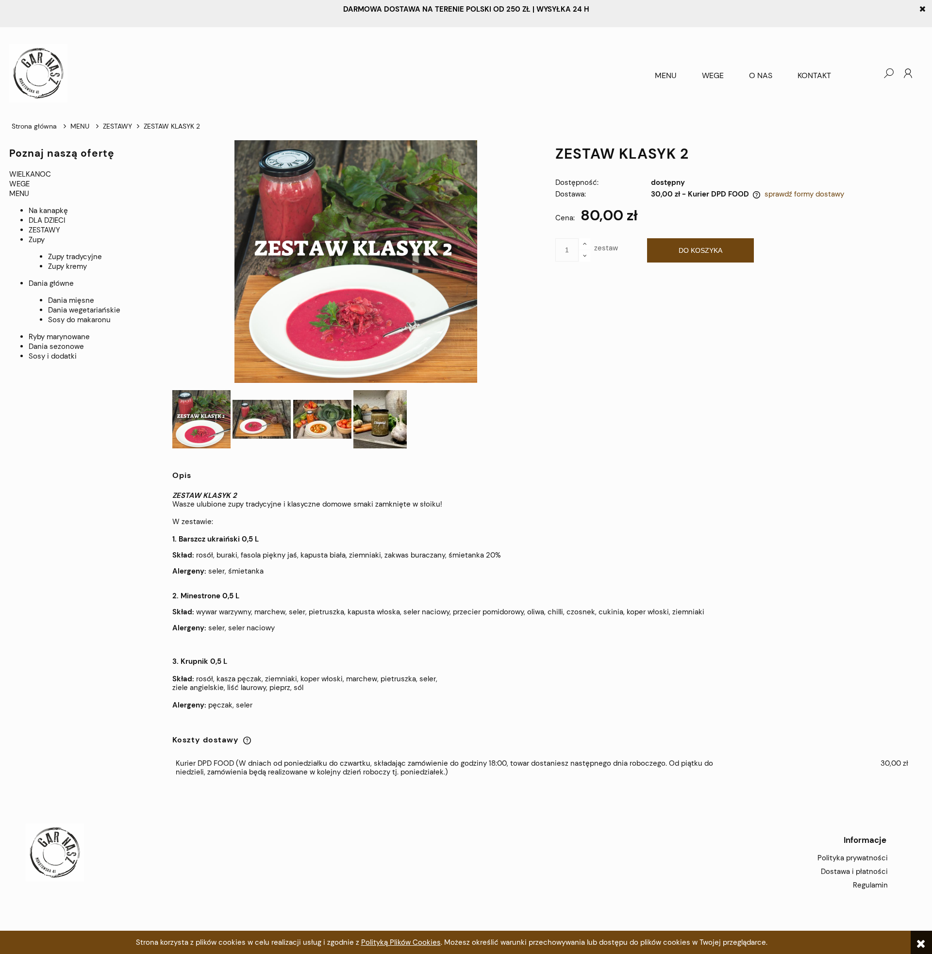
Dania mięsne (71, 300)
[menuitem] (665, 76)
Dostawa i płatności (854, 871)
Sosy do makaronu (79, 320)
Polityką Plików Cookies (401, 942)
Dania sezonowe (56, 346)
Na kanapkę (48, 210)
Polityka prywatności (852, 858)
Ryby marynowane (59, 337)
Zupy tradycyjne (75, 257)
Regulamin (870, 885)
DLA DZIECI (47, 220)
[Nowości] (10, 373)
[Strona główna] (326, 73)
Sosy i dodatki (53, 356)
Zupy (37, 240)
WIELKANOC (30, 174)
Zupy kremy (67, 266)
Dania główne (51, 283)
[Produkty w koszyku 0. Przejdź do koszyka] (869, 73)
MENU (19, 193)
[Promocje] (10, 383)
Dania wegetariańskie (84, 310)
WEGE (19, 184)
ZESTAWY (44, 230)
